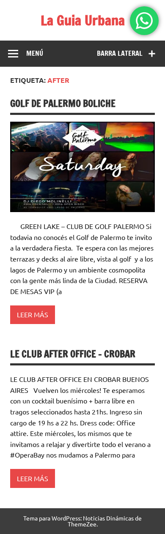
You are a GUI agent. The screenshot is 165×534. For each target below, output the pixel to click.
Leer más (32, 314)
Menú (34, 53)
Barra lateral (120, 53)
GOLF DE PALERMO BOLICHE (63, 103)
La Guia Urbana (83, 20)
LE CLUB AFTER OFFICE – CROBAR (72, 353)
